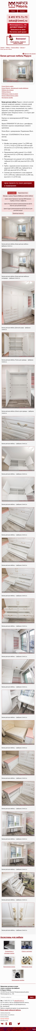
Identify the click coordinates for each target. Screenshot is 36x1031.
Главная (2, 47)
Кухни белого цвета (7, 86)
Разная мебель (15, 47)
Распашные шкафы (7, 97)
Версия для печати (30, 53)
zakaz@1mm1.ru (19, 1000)
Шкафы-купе (4, 1020)
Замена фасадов (5, 1013)
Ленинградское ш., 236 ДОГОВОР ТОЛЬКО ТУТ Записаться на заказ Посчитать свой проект (18, 28)
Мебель (8, 47)
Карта (34, 1029)
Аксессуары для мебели (11, 937)
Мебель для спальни (8, 90)
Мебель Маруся (6, 92)
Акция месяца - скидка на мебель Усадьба (18, 42)
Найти (32, 997)
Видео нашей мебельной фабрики (10, 1010)
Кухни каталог (4, 1016)
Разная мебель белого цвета (10, 95)
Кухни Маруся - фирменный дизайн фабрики (15, 88)
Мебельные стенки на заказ (10, 94)
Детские (22, 47)
